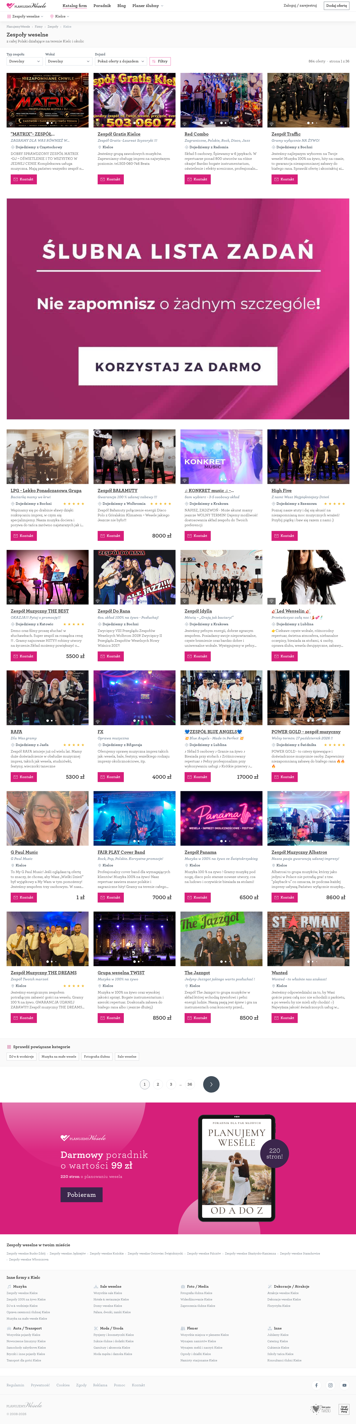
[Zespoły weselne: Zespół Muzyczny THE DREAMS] (48, 939)
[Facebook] (316, 1385)
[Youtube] (344, 1385)
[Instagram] (330, 1385)
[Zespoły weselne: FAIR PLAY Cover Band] (135, 818)
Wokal (50, 54)
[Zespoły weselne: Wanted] (308, 939)
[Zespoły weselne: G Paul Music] (48, 818)
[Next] (211, 1084)
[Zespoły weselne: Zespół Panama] (221, 818)
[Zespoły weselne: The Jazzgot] (221, 939)
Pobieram (81, 1194)
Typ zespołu (15, 54)
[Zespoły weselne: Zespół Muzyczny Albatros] (308, 818)
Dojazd (100, 54)
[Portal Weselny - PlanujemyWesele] (26, 6)
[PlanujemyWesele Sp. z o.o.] (24, 1405)
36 (189, 1084)
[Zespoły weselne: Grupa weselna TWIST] (135, 939)
